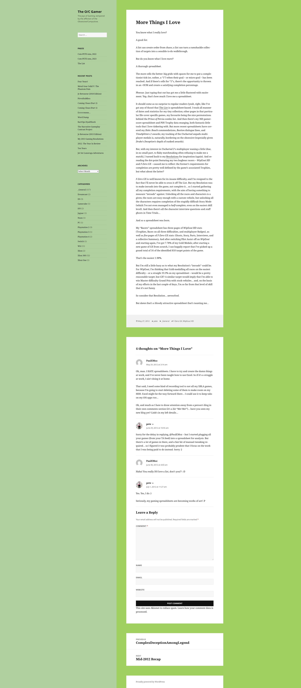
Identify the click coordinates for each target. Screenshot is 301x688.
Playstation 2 (83, 227)
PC (79, 222)
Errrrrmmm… (84, 112)
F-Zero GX (177, 321)
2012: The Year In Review (89, 143)
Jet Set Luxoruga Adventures (91, 153)
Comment (142, 526)
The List (81, 63)
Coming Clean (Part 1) (87, 108)
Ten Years (82, 148)
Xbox (80, 251)
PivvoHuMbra (84, 98)
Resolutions (172, 156)
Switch (81, 241)
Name (139, 565)
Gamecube (82, 203)
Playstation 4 (83, 236)
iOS (79, 208)
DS (79, 199)
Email (139, 577)
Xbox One (82, 260)
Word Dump (83, 117)
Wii (79, 246)
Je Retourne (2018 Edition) (89, 93)
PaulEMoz (151, 360)
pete (156, 321)
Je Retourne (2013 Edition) (89, 134)
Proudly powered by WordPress (150, 681)
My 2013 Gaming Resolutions (90, 139)
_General (82, 189)
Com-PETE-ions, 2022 (87, 54)
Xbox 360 (82, 255)
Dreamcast (82, 194)
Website (140, 589)
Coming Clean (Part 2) (87, 103)
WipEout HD (188, 321)
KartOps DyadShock (87, 122)
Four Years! (83, 81)
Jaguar (81, 213)
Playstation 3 (83, 232)
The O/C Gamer (90, 11)
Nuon (80, 218)
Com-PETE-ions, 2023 (87, 58)
